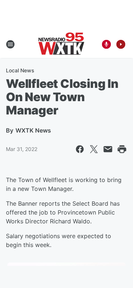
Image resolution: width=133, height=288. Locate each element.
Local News (20, 70)
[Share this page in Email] (108, 149)
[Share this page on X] (94, 149)
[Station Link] (61, 44)
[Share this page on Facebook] (80, 149)
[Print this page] (122, 149)
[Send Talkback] (106, 44)
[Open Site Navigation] (10, 44)
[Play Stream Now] (120, 44)
